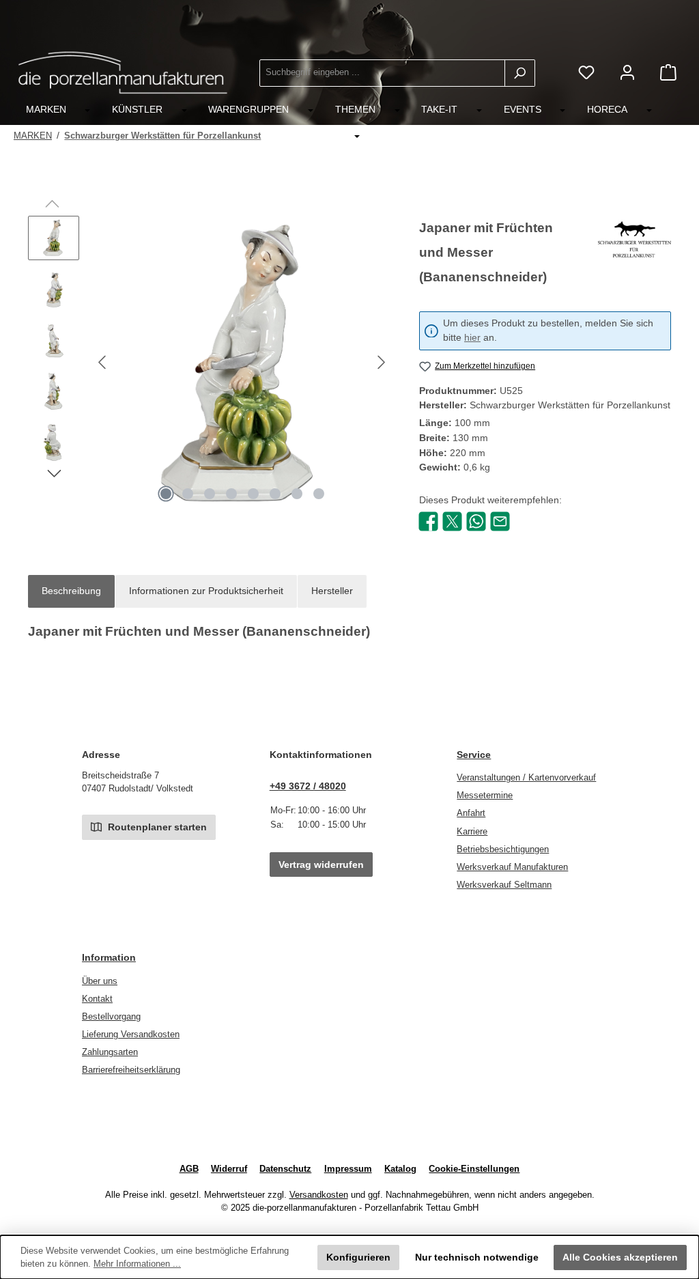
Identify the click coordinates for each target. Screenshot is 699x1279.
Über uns (99, 981)
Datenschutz (285, 1169)
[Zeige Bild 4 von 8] (231, 493)
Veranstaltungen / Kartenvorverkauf (526, 778)
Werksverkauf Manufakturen (512, 867)
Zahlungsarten (110, 1052)
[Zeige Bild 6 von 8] (275, 493)
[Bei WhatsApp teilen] (476, 520)
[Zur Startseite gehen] (123, 73)
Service (474, 754)
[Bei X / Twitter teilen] (452, 520)
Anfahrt (471, 813)
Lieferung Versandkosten (131, 1034)
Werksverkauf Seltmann (504, 885)
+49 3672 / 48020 (308, 786)
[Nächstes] (381, 362)
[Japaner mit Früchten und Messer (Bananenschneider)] (242, 362)
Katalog (400, 1169)
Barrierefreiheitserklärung (131, 1070)
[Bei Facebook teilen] (428, 520)
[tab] (71, 591)
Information (109, 957)
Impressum (348, 1169)
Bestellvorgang (111, 1017)
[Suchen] (519, 73)
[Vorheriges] (103, 362)
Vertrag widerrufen (321, 864)
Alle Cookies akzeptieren (620, 1257)
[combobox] (382, 73)
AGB (189, 1169)
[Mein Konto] (627, 73)
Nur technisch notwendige (477, 1257)
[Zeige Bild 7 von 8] (296, 493)
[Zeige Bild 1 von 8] (165, 493)
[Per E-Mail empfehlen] (500, 520)
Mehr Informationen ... (137, 1264)
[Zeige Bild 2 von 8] (187, 493)
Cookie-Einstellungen (474, 1169)
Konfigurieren (358, 1257)
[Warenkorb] (668, 73)
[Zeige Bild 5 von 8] (253, 493)
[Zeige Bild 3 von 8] (209, 493)
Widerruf (229, 1169)
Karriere (472, 832)
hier (472, 338)
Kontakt (97, 999)
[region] (209, 362)
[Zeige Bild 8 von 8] (318, 493)
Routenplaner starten (156, 826)
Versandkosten (318, 1195)
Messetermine (485, 795)
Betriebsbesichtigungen (503, 849)
